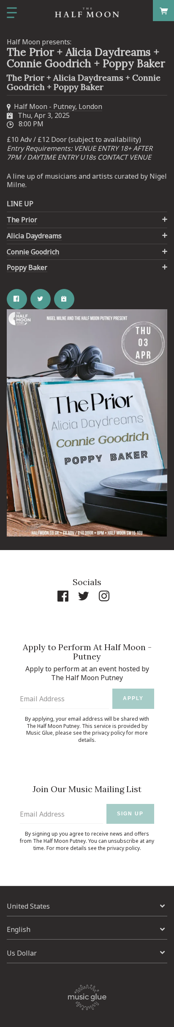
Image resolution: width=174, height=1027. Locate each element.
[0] (164, 10)
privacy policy (108, 732)
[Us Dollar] (87, 953)
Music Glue (39, 732)
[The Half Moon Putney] (87, 12)
